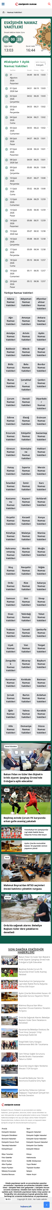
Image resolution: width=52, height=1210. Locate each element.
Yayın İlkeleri (31, 1164)
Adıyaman (26, 302)
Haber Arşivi (31, 1174)
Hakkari (41, 452)
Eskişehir (26, 436)
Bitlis (10, 367)
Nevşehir (26, 570)
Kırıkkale (26, 682)
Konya (41, 520)
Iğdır (10, 713)
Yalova (26, 713)
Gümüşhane (26, 453)
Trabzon (10, 632)
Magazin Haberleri (33, 1132)
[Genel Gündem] (26, 756)
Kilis (10, 729)
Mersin (41, 470)
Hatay (10, 470)
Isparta (26, 470)
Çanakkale (26, 384)
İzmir (26, 486)
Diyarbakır (41, 403)
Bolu (26, 367)
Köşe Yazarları (7, 1154)
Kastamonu (10, 503)
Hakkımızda (31, 1157)
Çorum (10, 402)
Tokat (41, 617)
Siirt (26, 601)
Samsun (10, 601)
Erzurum (10, 436)
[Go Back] (47, 1205)
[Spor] (26, 800)
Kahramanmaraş (11, 553)
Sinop (41, 601)
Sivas (10, 617)
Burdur (41, 367)
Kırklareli (41, 501)
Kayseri (26, 501)
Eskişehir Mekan (33, 1149)
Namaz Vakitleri (14, 12)
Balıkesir (10, 352)
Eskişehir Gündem (9, 1132)
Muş (10, 570)
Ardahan (41, 698)
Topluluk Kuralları (33, 1168)
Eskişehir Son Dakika (34, 1145)
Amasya (26, 321)
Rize (26, 586)
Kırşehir (10, 520)
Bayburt (41, 664)
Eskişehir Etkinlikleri (9, 1135)
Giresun (10, 452)
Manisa (41, 536)
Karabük (41, 713)
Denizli (26, 402)
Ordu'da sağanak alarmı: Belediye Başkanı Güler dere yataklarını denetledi (23, 929)
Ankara (41, 321)
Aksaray (26, 664)
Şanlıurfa (41, 632)
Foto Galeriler (7, 1157)
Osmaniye (26, 729)
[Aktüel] (26, 908)
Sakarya (41, 586)
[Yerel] (26, 867)
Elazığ (26, 420)
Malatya (26, 536)
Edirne (10, 420)
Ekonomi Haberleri (9, 1139)
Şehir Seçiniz (41, 62)
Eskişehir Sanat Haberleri (36, 1139)
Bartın (26, 698)
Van (26, 648)
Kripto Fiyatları (7, 1168)
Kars (41, 486)
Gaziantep (41, 436)
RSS (9, 1199)
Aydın (41, 336)
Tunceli (26, 632)
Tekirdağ (26, 617)
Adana (10, 302)
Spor (28, 1129)
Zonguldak (11, 665)
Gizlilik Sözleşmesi (33, 1161)
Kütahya (10, 536)
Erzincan (41, 420)
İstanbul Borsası (8, 1174)
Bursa (10, 383)
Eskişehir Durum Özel (10, 1142)
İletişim (29, 1171)
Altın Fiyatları (7, 1164)
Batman (41, 682)
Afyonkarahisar (41, 303)
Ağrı (10, 321)
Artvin (26, 336)
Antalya (10, 336)
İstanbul (10, 486)
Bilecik (26, 352)
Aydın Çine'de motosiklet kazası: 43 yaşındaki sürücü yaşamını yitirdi (35, 845)
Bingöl (41, 352)
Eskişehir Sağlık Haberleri (36, 1135)
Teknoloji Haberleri (9, 1145)
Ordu (10, 586)
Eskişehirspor (7, 1149)
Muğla (41, 551)
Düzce (41, 729)
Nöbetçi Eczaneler (9, 1171)
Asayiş (4, 1129)
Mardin (26, 551)
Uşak (10, 648)
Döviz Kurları (7, 1161)
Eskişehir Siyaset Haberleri (37, 1142)
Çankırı (41, 383)
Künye (28, 1154)
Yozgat (41, 648)
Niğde (41, 570)
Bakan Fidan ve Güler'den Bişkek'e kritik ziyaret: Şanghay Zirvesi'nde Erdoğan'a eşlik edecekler (23, 778)
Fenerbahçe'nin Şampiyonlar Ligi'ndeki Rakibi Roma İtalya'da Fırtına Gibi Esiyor (36, 832)
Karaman (11, 682)
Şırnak (10, 698)
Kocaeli (26, 520)
